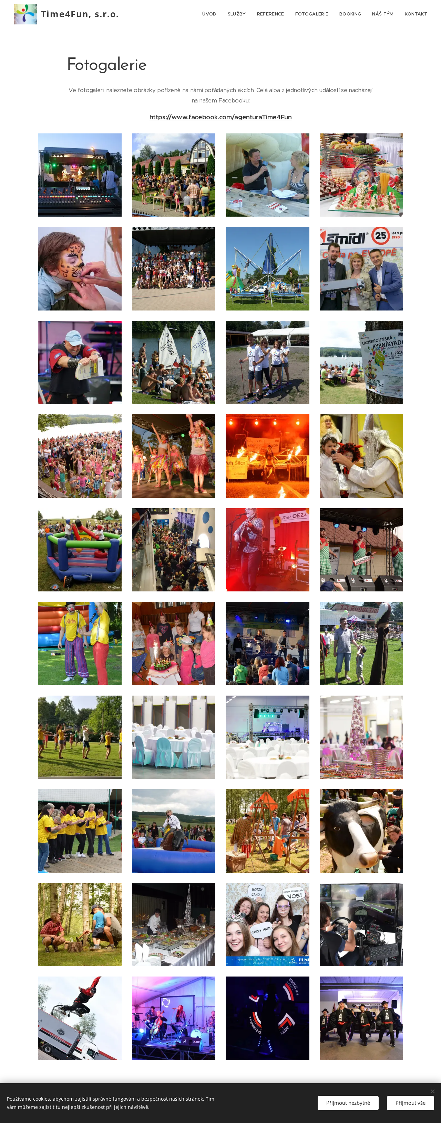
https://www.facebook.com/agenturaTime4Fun (221, 117)
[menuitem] (211, 14)
